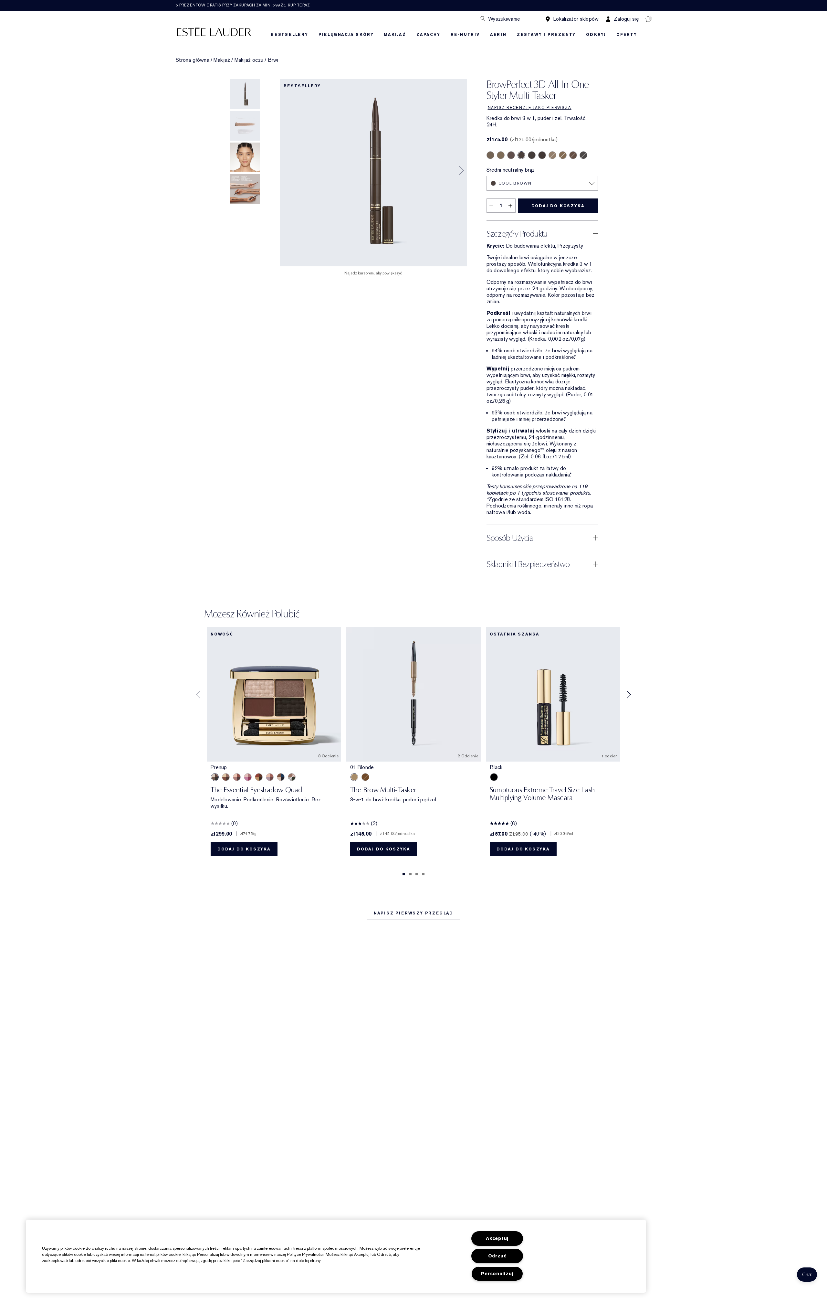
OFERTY (626, 34)
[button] (807, 1274)
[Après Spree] (237, 777)
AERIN (498, 34)
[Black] (494, 777)
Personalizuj (497, 1274)
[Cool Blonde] (552, 155)
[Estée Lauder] (214, 31)
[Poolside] (281, 777)
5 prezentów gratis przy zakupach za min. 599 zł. (243, 5)
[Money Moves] (292, 777)
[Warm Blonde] (563, 155)
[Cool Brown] (521, 155)
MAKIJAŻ (395, 34)
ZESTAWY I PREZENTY (546, 34)
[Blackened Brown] (532, 155)
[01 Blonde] (354, 777)
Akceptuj (497, 1238)
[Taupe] (501, 155)
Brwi (273, 60)
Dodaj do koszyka (558, 205)
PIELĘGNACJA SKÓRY (346, 34)
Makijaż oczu (249, 60)
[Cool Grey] (583, 155)
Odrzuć (497, 1256)
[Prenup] (215, 777)
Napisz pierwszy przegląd (413, 913)
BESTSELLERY (289, 34)
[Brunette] (511, 155)
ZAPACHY (428, 34)
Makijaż (222, 60)
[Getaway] (259, 777)
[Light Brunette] (490, 155)
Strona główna (192, 60)
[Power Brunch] (270, 777)
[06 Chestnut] (365, 777)
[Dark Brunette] (542, 155)
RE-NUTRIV (465, 34)
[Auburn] (573, 155)
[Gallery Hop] (226, 777)
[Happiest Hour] (248, 777)
